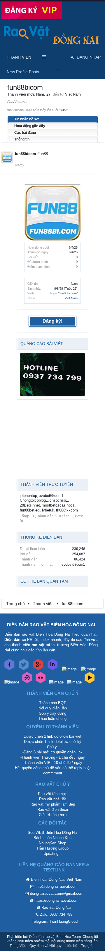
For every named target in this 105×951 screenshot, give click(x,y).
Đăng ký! (52, 321)
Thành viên (19, 57)
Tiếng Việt (18, 946)
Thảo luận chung (52, 718)
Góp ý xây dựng (52, 713)
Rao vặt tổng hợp (52, 794)
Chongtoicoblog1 (34, 500)
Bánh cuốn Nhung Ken (52, 838)
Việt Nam (71, 298)
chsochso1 (59, 500)
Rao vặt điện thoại (52, 809)
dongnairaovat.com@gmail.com (56, 893)
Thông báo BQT (52, 703)
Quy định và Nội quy (45, 946)
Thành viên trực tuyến (46, 484)
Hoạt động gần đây (29, 126)
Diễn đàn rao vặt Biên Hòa (50, 937)
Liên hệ (71, 946)
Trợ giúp (87, 946)
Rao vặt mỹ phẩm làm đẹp (52, 804)
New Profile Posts (23, 71)
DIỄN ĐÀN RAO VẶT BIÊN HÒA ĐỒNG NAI (51, 624)
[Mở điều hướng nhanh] (96, 603)
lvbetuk (48, 510)
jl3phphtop (28, 495)
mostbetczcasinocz (58, 505)
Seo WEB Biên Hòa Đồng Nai (53, 832)
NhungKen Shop (52, 843)
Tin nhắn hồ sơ (26, 119)
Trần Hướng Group (52, 848)
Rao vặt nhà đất (52, 799)
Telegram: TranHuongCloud (55, 921)
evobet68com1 (51, 495)
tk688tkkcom (67, 510)
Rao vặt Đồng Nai (56, 907)
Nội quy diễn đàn (52, 708)
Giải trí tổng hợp (52, 815)
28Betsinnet (30, 505)
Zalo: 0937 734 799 (56, 914)
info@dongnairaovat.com (57, 886)
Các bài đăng (25, 133)
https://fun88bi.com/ (64, 293)
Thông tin (21, 139)
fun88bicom (25, 154)
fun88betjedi (30, 510)
